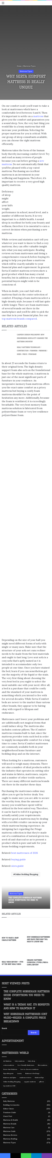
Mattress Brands (9, 1124)
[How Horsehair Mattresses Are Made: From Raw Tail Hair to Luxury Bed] (38, 927)
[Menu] (3, 4)
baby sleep (31, 1061)
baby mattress (20, 1061)
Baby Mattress (9, 1101)
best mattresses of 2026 (24, 852)
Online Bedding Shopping (26, 874)
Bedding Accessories (11, 1105)
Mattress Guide (9, 1131)
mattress (38, 116)
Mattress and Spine (9, 1077)
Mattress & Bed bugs (32, 1073)
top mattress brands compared (19, 318)
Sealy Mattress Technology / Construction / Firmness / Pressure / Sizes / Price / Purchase (32, 350)
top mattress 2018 (9, 1086)
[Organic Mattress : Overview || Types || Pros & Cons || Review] (38, 952)
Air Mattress (7, 1061)
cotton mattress (8, 1065)
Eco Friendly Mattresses (26, 1065)
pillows (41, 1082)
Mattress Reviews (10, 1135)
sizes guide (17, 865)
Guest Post (7, 1116)
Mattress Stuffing (10, 1139)
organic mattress (30, 1082)
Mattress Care (8, 1127)
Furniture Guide (9, 1112)
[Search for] (49, 4)
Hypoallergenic (8, 1073)
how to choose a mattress (30, 1069)
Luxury (19, 1073)
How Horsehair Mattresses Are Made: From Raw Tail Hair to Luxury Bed (38, 939)
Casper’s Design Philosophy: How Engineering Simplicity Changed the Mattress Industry (32, 338)
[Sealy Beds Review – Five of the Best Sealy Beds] (13, 953)
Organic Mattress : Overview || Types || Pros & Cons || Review (37, 962)
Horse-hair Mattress (10, 1069)
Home (19, 66)
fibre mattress (42, 1065)
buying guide (18, 859)
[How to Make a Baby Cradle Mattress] (13, 927)
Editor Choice (8, 1109)
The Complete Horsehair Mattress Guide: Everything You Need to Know (25, 899)
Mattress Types (29, 66)
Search (4, 1028)
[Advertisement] (26, 33)
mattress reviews (25, 1077)
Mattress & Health (10, 1120)
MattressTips (39, 1077)
